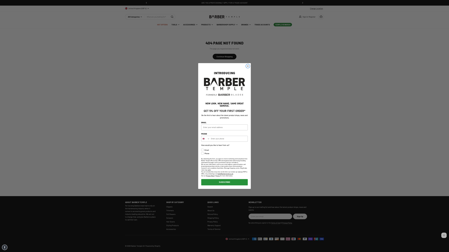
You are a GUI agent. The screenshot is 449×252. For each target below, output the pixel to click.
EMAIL (203, 122)
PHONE (204, 134)
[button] (4, 247)
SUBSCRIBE (224, 182)
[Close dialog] (248, 66)
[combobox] (205, 139)
